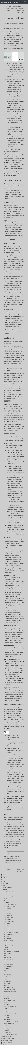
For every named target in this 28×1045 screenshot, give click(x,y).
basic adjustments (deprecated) (12, 896)
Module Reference (16, 6)
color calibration (8, 912)
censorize (6, 902)
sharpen (6, 1008)
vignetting (6, 1028)
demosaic (6, 936)
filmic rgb (6, 947)
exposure (6, 944)
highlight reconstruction (10, 959)
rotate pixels (7, 1002)
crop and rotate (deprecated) (11, 932)
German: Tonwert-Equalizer (12, 856)
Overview (5, 874)
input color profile (8, 964)
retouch (6, 995)
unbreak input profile (9, 1023)
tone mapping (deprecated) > (20, 11)
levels (5, 970)
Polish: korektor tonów (11, 858)
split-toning (7, 1011)
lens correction (7, 968)
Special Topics (6, 1044)
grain (5, 955)
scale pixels (7, 1004)
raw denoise (7, 993)
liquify (5, 972)
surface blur (7, 1015)
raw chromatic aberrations (10, 991)
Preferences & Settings (8, 1038)
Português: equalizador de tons (13, 860)
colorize (6, 925)
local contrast (7, 974)
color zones (7, 923)
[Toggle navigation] (25, 2)
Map (4, 881)
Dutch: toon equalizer (10, 864)
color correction (8, 915)
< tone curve (7, 10)
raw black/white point (9, 989)
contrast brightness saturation (11, 927)
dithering (6, 942)
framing (6, 949)
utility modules (7, 1036)
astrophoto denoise (9, 893)
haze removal (7, 957)
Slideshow (5, 883)
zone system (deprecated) (10, 1034)
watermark (6, 1030)
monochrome (7, 981)
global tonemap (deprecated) (11, 951)
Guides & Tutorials (7, 1042)
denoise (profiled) (8, 938)
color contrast (7, 913)
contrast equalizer (8, 928)
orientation (6, 985)
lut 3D (5, 979)
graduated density (8, 953)
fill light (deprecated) (9, 945)
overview (5, 889)
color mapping (7, 919)
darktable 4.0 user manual (9, 2)
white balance (7, 1032)
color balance (7, 908)
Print (4, 885)
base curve (7, 894)
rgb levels (6, 998)
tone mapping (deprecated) (11, 1021)
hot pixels (6, 962)
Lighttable (5, 876)
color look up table (8, 917)
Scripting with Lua (7, 1040)
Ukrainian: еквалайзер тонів (12, 862)
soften (5, 1010)
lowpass (6, 978)
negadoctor (7, 983)
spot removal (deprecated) (10, 1013)
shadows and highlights (10, 1006)
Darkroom (5, 878)
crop (5, 930)
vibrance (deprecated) (9, 1027)
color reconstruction (9, 921)
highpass (6, 961)
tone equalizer (8, 1019)
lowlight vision (7, 976)
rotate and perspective (9, 1000)
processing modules (10, 8)
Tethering (5, 879)
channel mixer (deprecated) (11, 904)
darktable (8, 6)
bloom (5, 898)
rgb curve (6, 996)
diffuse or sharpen (8, 940)
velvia (5, 1025)
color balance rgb (8, 910)
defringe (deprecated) (9, 934)
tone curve (6, 1017)
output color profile (8, 987)
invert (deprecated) (8, 966)
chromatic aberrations (9, 906)
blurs (5, 900)
